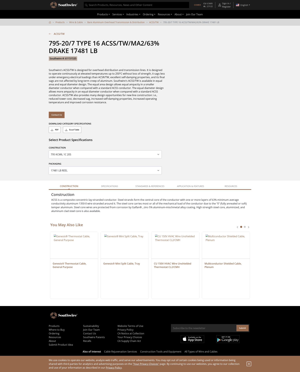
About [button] (178, 14)
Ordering (54, 333)
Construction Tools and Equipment (160, 351)
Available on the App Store (192, 339)
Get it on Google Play (228, 339)
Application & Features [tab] (190, 186)
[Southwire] (64, 5)
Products (60, 22)
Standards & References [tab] (149, 186)
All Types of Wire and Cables (201, 351)
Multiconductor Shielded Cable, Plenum (223, 265)
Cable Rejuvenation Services (120, 351)
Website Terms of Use (130, 326)
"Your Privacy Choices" (146, 364)
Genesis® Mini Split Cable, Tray (121, 263)
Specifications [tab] (109, 186)
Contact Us (56, 114)
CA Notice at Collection (131, 333)
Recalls (87, 341)
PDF (56, 129)
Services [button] (117, 14)
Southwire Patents (94, 337)
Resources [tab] (231, 186)
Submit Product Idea (61, 344)
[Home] (50, 22)
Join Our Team (194, 14)
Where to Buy (57, 329)
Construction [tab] (69, 186)
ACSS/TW (154, 22)
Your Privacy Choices (130, 337)
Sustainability (91, 326)
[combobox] (136, 5)
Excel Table (74, 129)
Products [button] (102, 14)
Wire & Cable (76, 22)
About (52, 341)
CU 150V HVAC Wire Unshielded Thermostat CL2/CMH (173, 265)
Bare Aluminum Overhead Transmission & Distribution (116, 22)
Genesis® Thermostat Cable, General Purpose (70, 265)
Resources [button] (164, 14)
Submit (242, 328)
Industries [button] (132, 14)
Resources (55, 337)
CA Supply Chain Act (129, 341)
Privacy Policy (114, 367)
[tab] (241, 227)
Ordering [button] (148, 14)
